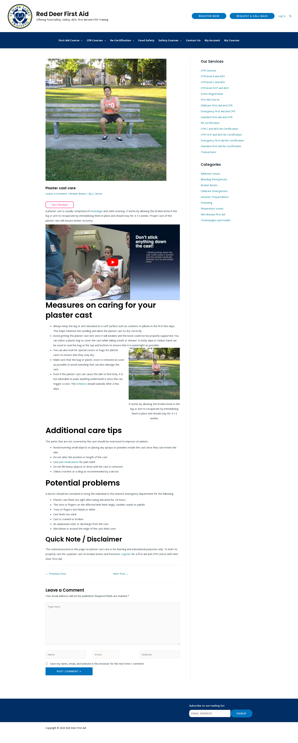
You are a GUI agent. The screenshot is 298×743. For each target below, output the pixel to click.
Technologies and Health (215, 220)
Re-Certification (210, 122)
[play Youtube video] (113, 262)
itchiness (81, 383)
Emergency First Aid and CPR (218, 111)
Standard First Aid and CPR (216, 117)
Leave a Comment (56, 193)
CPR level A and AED (213, 76)
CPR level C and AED (213, 82)
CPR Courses (208, 70)
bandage (97, 211)
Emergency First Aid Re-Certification (222, 140)
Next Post (121, 573)
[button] (209, 16)
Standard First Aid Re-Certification (221, 146)
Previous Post (56, 573)
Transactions (208, 152)
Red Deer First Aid (62, 14)
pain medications (69, 462)
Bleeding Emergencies (214, 179)
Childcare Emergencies (214, 191)
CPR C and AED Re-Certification (219, 128)
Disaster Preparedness (215, 197)
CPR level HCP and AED (215, 88)
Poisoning (206, 202)
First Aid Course (210, 99)
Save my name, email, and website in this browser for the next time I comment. (97, 663)
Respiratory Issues (212, 208)
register (126, 554)
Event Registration (212, 93)
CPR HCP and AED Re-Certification (221, 134)
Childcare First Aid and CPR (216, 105)
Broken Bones (77, 193)
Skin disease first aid (213, 214)
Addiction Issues (210, 173)
